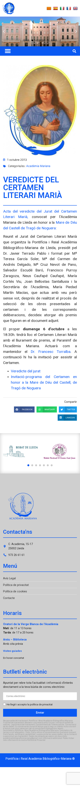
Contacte (9, 598)
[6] (48, 465)
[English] (75, 9)
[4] (40, 465)
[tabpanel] (20, 451)
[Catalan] (49, 9)
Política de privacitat (16, 585)
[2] (32, 465)
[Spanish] (55, 9)
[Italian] (62, 9)
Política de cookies (15, 591)
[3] (36, 465)
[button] (4, 32)
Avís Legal (9, 578)
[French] (68, 9)
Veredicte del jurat (25, 371)
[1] (28, 465)
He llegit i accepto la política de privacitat (30, 704)
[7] (52, 465)
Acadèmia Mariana (38, 166)
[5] (44, 465)
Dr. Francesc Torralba (50, 351)
